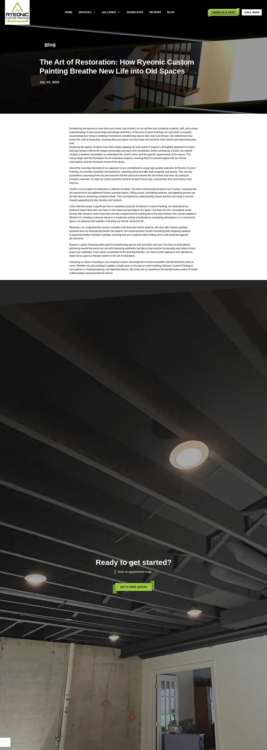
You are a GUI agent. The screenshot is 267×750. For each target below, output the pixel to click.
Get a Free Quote (133, 587)
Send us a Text (223, 12)
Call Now (251, 12)
